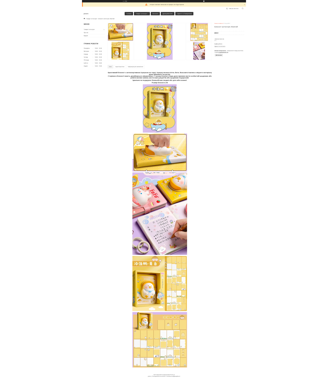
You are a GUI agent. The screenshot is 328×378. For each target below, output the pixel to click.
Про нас (86, 32)
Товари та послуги (141, 13)
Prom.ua (172, 374)
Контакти (155, 13)
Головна (128, 13)
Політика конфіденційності (173, 376)
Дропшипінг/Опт (167, 13)
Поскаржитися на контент (158, 376)
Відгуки (86, 35)
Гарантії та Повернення (184, 13)
